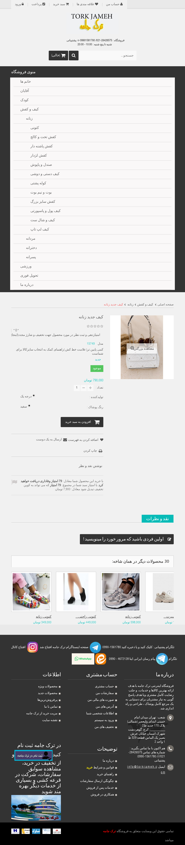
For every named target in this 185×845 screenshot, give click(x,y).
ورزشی (26, 267)
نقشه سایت (50, 720)
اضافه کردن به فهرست (83, 440)
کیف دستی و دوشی (45, 174)
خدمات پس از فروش (100, 788)
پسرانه (31, 257)
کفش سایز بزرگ (42, 202)
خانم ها (25, 82)
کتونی (34, 128)
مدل (100, 344)
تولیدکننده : (96, 397)
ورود (18, 4)
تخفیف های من (104, 727)
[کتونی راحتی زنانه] (76, 592)
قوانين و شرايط (100, 767)
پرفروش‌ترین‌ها (47, 700)
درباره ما (108, 761)
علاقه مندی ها (85, 4)
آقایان (24, 91)
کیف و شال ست (42, 220)
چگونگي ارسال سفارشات (97, 781)
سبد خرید (59, 4)
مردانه (30, 239)
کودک (24, 100)
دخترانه (31, 248)
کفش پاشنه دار (41, 146)
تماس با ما (51, 706)
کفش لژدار (38, 156)
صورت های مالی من (101, 700)
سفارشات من (105, 693)
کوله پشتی (38, 183)
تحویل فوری (29, 276)
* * (16, 330)
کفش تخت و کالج (43, 137)
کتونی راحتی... (86, 617)
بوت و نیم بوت (41, 193)
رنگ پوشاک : (94, 407)
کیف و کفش (29, 110)
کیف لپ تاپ (39, 230)
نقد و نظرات (157, 518)
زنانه (29, 119)
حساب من (113, 4)
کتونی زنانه (43, 617)
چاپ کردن (90, 451)
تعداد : (99, 387)
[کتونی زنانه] (31, 592)
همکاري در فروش (102, 794)
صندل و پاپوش (41, 165)
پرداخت (37, 4)
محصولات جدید (48, 693)
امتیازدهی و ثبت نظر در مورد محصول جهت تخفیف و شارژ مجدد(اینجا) (55, 335)
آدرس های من (105, 706)
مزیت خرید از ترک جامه (42, 713)
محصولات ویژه (48, 686)
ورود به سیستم (104, 720)
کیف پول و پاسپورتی (45, 211)
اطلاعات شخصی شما (100, 713)
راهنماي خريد (105, 774)
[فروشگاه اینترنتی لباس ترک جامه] (92, 23)
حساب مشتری (104, 686)
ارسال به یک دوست (49, 439)
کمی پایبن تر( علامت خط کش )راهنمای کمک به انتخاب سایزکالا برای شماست (59, 351)
